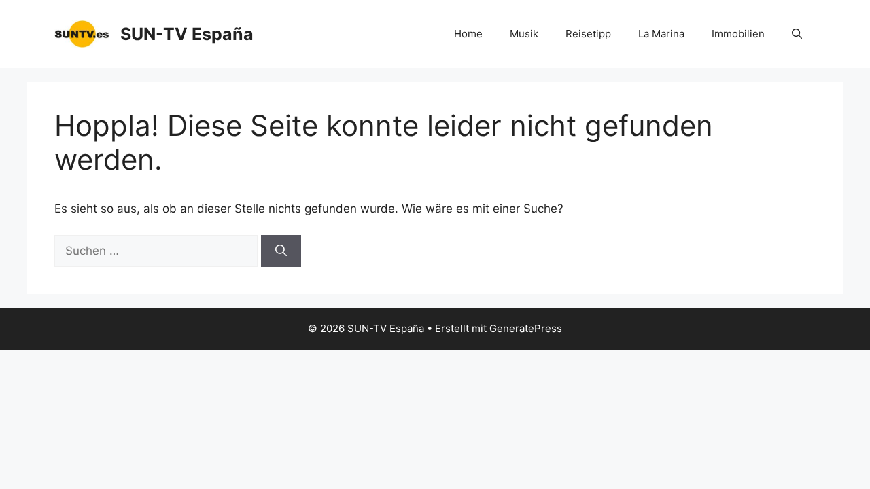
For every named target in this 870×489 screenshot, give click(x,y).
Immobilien (738, 33)
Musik (524, 33)
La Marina (661, 33)
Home (468, 33)
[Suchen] (281, 251)
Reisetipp (588, 33)
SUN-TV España (187, 34)
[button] (797, 34)
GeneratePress (525, 328)
